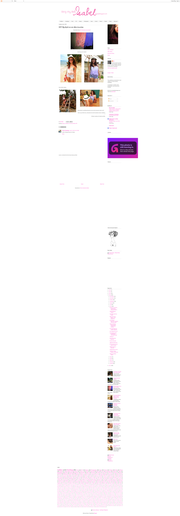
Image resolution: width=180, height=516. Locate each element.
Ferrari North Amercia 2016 (113, 115)
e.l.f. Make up (91, 505)
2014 (110, 291)
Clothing (66, 123)
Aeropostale (111, 477)
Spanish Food (91, 477)
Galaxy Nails (73, 491)
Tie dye (109, 503)
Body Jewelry (92, 486)
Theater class (92, 503)
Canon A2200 (77, 487)
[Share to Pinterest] (72, 121)
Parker (79, 498)
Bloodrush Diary (86, 486)
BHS (104, 485)
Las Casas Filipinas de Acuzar (81, 480)
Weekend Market (105, 504)
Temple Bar (72, 503)
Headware (81, 492)
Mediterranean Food (60, 497)
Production (59, 473)
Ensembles (81, 474)
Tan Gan (63, 483)
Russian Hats (111, 500)
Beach (63, 123)
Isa (113, 61)
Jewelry (66, 472)
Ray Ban (97, 473)
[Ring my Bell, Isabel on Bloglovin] (113, 246)
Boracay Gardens (99, 486)
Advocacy (115, 21)
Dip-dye (73, 123)
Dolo (89, 490)
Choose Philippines (102, 487)
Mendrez (72, 497)
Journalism (98, 493)
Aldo (115, 484)
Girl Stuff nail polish (89, 491)
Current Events (64, 479)
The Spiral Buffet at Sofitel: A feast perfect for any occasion (117, 397)
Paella (65, 498)
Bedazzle (77, 473)
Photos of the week (66, 499)
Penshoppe (109, 474)
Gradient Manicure (99, 491)
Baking (108, 485)
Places (101, 21)
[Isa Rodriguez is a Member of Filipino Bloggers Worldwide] (123, 157)
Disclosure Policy (111, 53)
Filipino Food (87, 474)
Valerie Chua (68, 504)
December (112, 296)
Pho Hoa (114, 498)
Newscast (97, 497)
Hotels (103, 492)
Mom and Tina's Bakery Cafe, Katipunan (113, 317)
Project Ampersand (113, 128)
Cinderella (105, 478)
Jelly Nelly (105, 472)
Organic (61, 498)
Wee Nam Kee (98, 504)
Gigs (84, 491)
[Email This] (66, 121)
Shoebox (86, 477)
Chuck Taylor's (93, 478)
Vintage (93, 504)
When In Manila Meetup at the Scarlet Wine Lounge (113, 325)
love (116, 505)
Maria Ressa (99, 480)
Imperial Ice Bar (114, 479)
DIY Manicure (59, 490)
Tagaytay (58, 483)
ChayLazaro (111, 125)
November (112, 298)
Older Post (102, 184)
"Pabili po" (112, 336)
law (107, 505)
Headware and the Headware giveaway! (116, 404)
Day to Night (71, 490)
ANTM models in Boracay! (113, 347)
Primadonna (76, 472)
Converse (120, 478)
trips (116, 483)
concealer (74, 505)
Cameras (66, 487)
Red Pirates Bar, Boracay (113, 339)
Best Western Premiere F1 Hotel (67, 486)
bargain (106, 473)
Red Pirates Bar (97, 500)
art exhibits (93, 483)
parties (73, 506)
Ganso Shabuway (79, 491)
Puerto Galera (119, 474)
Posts (110, 98)
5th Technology (88, 484)
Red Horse (86, 500)
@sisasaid (113, 91)
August (111, 302)
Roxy (87, 471)
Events (96, 21)
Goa (94, 491)
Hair (91, 474)
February (111, 361)
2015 (110, 290)
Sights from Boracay (113, 342)
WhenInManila (60, 472)
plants (77, 506)
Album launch (103, 484)
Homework (91, 492)
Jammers (77, 493)
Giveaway (92, 473)
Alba (98, 484)
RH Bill (70, 500)
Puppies (62, 500)
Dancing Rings (65, 490)
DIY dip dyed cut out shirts (85, 30)
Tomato (100, 477)
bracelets (65, 505)
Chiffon (91, 487)
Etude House (101, 490)
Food (72, 21)
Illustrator (106, 492)
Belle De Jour (83, 473)
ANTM (96, 484)
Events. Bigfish (106, 490)
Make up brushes (77, 496)
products (80, 506)
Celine (122, 473)
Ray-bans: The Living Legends (116, 433)
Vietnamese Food (82, 504)
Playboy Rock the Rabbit (105, 499)
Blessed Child (112, 107)
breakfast (70, 505)
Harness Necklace (71, 492)
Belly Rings (59, 486)
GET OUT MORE (87, 479)
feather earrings (99, 483)
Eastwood (95, 490)
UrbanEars (82, 483)
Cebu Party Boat (86, 487)
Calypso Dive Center (60, 487)
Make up (88, 472)
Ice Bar (104, 479)
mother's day (62, 506)
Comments (111, 101)
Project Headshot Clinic (118, 499)
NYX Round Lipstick (109, 480)
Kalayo (103, 493)
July (111, 304)
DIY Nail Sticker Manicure (67, 474)
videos (120, 483)
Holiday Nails (86, 492)
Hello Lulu (100, 479)
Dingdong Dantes (84, 490)
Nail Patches (92, 497)
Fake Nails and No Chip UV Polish (116, 424)
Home (82, 184)
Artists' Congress (70, 485)
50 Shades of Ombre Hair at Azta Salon (117, 372)
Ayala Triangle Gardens (91, 485)
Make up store (84, 496)
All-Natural (118, 484)
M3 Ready (66, 496)
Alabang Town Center (118, 477)
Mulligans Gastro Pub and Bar (84, 497)
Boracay (88, 473)
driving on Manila (85, 505)
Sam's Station (72, 473)
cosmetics (79, 505)
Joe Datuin (88, 493)
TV (69, 503)
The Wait (87, 503)
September (112, 301)
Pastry (83, 498)
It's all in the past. (113, 340)
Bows (104, 486)
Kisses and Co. (111, 493)
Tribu (115, 503)
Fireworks (117, 490)
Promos (58, 500)
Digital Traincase (77, 490)
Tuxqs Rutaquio (120, 503)
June (111, 306)
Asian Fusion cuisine (78, 485)
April (111, 358)
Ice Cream (109, 479)
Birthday (75, 486)
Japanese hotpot (83, 493)
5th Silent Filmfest (81, 484)
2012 (110, 294)
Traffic (112, 503)
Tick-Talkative (104, 503)
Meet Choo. (115, 439)
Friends (61, 491)
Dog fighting (76, 474)
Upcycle (64, 504)
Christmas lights (115, 487)
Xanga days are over (114, 349)
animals (117, 504)
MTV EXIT (71, 496)
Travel (78, 483)
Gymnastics (116, 491)
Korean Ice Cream (119, 493)
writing (105, 506)
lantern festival (111, 483)
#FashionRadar (65, 484)
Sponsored (92, 471)
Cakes (79, 478)
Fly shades (60, 477)
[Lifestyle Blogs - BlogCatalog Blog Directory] (114, 253)
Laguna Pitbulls (103, 474)
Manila (93, 496)
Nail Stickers (71, 477)
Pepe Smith (91, 498)
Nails (116, 470)
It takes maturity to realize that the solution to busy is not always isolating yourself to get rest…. (115, 109)
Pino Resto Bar (82, 499)
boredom (58, 505)
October (111, 299)
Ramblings (67, 21)
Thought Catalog (98, 503)
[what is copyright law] (111, 460)
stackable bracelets (86, 506)
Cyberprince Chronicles (114, 114)
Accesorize (110, 473)
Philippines (109, 498)
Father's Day (112, 490)
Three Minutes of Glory (71, 483)
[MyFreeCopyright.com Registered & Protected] (111, 458)
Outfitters (61, 21)
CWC (113, 486)
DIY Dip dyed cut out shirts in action (113, 345)
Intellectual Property (65, 493)
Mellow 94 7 (67, 497)
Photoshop (72, 499)
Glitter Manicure (94, 479)
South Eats (110, 472)
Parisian (71, 472)
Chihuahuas (108, 471)
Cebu (81, 487)
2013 (110, 293)
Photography (59, 499)
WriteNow (87, 483)
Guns (112, 491)
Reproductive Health (104, 500)
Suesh (63, 503)
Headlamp (76, 492)
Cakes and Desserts (85, 478)
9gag (92, 484)
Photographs (86, 21)
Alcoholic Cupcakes (109, 484)
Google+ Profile (111, 72)
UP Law (59, 504)
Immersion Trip (96, 474)
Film (82, 479)
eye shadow (97, 505)
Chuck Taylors (99, 478)
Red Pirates (91, 500)
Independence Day (118, 492)
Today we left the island (113, 354)
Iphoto (71, 493)
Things (110, 21)
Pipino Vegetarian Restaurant (91, 499)
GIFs (69, 491)
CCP (110, 486)
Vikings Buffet (88, 504)
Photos (114, 474)
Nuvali (111, 497)
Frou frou (65, 491)
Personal (79, 477)
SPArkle (120, 500)
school (102, 471)
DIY (76, 21)
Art (114, 473)
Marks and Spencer (104, 496)
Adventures (83, 472)
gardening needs (103, 505)
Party (75, 477)
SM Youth (116, 500)
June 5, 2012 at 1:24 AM (74, 130)
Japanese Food (61, 480)
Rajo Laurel (81, 500)
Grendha (114, 471)
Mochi (104, 480)
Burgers (107, 486)
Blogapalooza (80, 486)
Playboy (99, 499)
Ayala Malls (84, 485)
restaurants (105, 477)
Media (121, 496)
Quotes (66, 500)
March (111, 360)
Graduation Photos (107, 491)
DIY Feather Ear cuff (113, 331)
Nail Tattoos (121, 480)
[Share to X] (69, 121)
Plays (112, 499)
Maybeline (65, 477)
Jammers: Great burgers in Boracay (114, 352)
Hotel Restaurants (97, 492)
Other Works (110, 51)
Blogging (71, 478)
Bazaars (117, 473)
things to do (92, 506)
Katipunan (67, 480)
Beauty (80, 21)
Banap (111, 485)
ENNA (92, 490)
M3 (63, 496)
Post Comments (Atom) (84, 188)
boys (62, 505)
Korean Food (72, 480)
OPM (114, 497)
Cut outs (70, 123)
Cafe (121, 486)
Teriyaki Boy (78, 503)
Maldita (89, 496)
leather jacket (112, 505)
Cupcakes (59, 479)
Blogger (95, 513)
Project (111, 470)
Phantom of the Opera (102, 498)
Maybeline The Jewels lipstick (113, 496)
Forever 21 (82, 471)
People (105, 21)
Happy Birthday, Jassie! (113, 312)
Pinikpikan (77, 499)
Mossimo (76, 497)
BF (102, 485)
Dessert (70, 479)
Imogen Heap (111, 492)
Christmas (99, 472)
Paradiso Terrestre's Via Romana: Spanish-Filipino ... (114, 308)
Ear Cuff (78, 479)
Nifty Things (102, 497)
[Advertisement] (81, 170)
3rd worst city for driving (73, 484)
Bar (64, 478)
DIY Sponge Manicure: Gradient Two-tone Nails (114, 321)
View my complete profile (112, 68)
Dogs (92, 21)
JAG (74, 493)
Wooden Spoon (111, 504)
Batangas (120, 485)
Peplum (95, 498)
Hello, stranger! (110, 49)
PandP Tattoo (70, 498)
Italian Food (121, 479)
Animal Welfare (59, 478)
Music (120, 472)
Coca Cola (115, 478)
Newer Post (62, 184)
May (111, 356)
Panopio (75, 498)
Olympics (117, 497)
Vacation (101, 473)
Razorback (93, 472)
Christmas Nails (109, 487)
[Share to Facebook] (70, 121)
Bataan (68, 478)
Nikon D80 (107, 497)
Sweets (66, 503)
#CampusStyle (59, 484)
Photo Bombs (119, 498)
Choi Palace (96, 487)
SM (82, 477)
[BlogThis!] (68, 121)
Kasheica (106, 493)
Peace (86, 498)
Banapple (115, 485)
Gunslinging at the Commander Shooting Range (113, 334)
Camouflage (71, 487)
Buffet (76, 478)
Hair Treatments (63, 492)
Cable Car (117, 486)
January (111, 363)
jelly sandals (105, 483)
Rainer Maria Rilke (75, 500)
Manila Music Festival (91, 480)
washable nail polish (99, 506)
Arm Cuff (64, 485)
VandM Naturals (74, 504)
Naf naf (116, 480)
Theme (96, 477)
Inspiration (59, 493)
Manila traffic (97, 496)
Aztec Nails (98, 485)
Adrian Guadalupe (65, 130)
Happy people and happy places (70, 471)
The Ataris (82, 503)
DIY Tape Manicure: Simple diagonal (113, 329)
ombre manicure (68, 506)
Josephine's (94, 493)
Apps (61, 485)
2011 (110, 365)
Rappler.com (65, 473)
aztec (121, 504)
